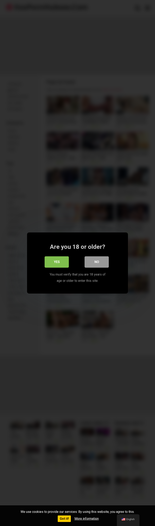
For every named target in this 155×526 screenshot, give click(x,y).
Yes (57, 262)
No (96, 262)
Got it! (64, 519)
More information (86, 519)
